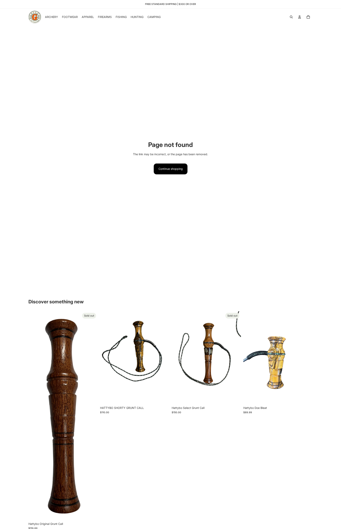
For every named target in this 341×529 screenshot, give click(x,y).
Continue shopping (170, 168)
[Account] (299, 17)
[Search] (291, 17)
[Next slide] (235, 357)
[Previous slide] (178, 357)
